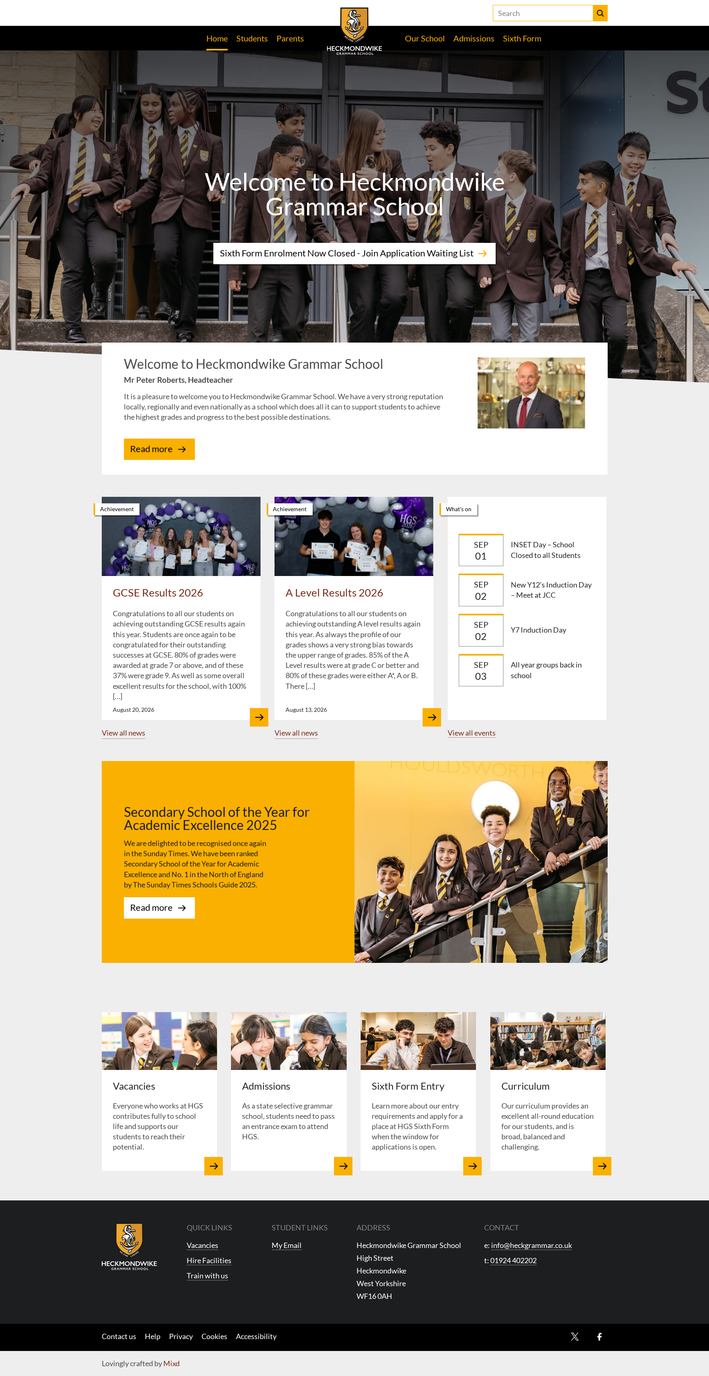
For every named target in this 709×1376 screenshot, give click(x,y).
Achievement (117, 508)
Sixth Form (522, 38)
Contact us (119, 1336)
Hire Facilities (209, 1260)
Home (217, 38)
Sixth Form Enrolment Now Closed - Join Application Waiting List (346, 253)
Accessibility (256, 1336)
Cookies (214, 1336)
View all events (472, 732)
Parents (290, 38)
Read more (151, 448)
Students (252, 38)
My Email (287, 1245)
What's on (458, 508)
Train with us (207, 1275)
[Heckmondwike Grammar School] (354, 31)
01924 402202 (513, 1260)
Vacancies (202, 1245)
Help (152, 1336)
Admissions (473, 38)
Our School (425, 38)
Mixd (171, 1363)
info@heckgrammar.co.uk (531, 1245)
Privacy (181, 1336)
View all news (123, 732)
